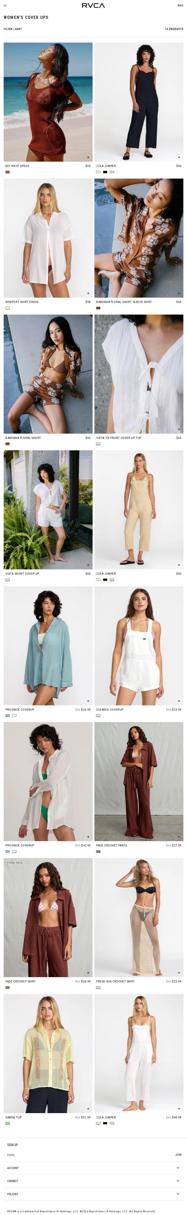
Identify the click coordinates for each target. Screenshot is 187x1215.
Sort (18, 29)
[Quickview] (88, 157)
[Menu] (5, 5)
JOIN (178, 1154)
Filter (8, 29)
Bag (180, 5)
